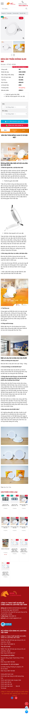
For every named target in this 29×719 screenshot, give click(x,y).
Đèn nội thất (15, 13)
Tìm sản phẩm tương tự (19, 67)
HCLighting (22, 87)
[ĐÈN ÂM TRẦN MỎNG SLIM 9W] (23, 38)
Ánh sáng (4, 111)
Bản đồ (18, 686)
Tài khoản (3, 688)
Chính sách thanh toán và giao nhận (11, 680)
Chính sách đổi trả (6, 682)
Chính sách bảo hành (7, 686)
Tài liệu (23, 130)
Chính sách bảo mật (6, 684)
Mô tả (5, 130)
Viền (3, 104)
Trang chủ (3, 13)
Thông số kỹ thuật (14, 131)
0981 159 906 (11, 662)
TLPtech (14, 695)
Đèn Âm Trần (22, 13)
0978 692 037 (11, 653)
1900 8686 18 (11, 644)
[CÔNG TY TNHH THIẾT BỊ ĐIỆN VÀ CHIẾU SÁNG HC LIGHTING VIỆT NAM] (11, 3)
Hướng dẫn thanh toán (7, 674)
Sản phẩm (9, 13)
